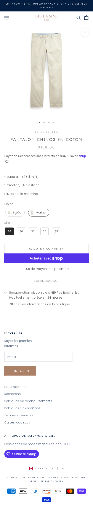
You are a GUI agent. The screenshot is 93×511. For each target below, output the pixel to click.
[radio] (14, 212)
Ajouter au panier (46, 249)
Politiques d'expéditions (22, 408)
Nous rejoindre (15, 387)
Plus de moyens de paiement (46, 269)
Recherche (12, 394)
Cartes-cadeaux (17, 422)
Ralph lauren (46, 132)
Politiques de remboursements (28, 401)
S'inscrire (20, 371)
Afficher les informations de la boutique (39, 304)
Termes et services (18, 415)
